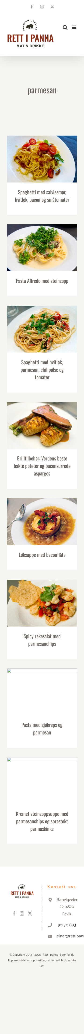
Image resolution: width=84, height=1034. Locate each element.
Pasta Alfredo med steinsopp (42, 243)
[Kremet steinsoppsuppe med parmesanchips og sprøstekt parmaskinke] (42, 780)
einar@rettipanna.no (67, 936)
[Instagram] (22, 913)
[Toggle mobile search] (65, 27)
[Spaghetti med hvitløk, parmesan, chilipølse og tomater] (42, 329)
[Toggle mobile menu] (74, 27)
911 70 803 (67, 925)
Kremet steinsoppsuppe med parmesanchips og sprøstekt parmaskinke (42, 770)
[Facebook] (14, 913)
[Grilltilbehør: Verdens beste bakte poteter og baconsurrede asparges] (42, 425)
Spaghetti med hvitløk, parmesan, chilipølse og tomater (42, 321)
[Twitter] (30, 913)
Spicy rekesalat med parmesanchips (42, 598)
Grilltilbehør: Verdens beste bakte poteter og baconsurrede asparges (42, 417)
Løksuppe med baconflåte (42, 517)
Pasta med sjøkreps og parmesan (42, 687)
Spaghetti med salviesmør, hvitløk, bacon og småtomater (42, 151)
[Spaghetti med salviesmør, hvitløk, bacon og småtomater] (42, 159)
